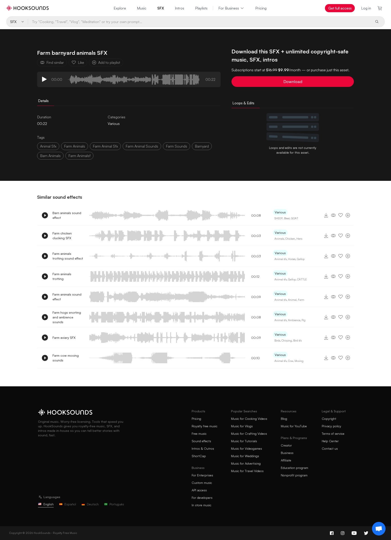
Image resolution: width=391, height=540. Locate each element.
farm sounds (176, 146)
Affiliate (286, 460)
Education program (294, 468)
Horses (292, 259)
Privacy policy (331, 426)
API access (199, 490)
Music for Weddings (245, 456)
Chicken (290, 238)
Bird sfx (297, 340)
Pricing (261, 8)
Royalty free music (204, 426)
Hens (299, 238)
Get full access (340, 8)
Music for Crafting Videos (249, 433)
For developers (202, 497)
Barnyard (202, 146)
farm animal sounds (142, 146)
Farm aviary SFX (64, 337)
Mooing (299, 361)
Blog (284, 419)
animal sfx (48, 146)
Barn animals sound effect (66, 215)
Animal (292, 299)
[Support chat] (379, 528)
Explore (120, 8)
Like (81, 62)
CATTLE (302, 279)
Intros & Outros (203, 448)
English (48, 504)
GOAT (294, 218)
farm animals (74, 146)
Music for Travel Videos (247, 471)
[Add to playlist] (347, 215)
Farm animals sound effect (66, 296)
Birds (277, 340)
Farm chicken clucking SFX (62, 235)
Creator (286, 445)
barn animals (50, 155)
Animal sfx (280, 259)
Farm (301, 299)
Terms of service (333, 433)
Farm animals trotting (61, 276)
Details (43, 100)
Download (292, 81)
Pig (303, 320)
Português (117, 504)
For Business (228, 8)
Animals (279, 238)
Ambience (294, 320)
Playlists (201, 8)
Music (141, 8)
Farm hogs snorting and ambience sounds (66, 317)
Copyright (329, 419)
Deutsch (93, 504)
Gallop (301, 259)
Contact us (330, 448)
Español (70, 504)
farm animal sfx (105, 146)
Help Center (330, 441)
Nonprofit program (294, 475)
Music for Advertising (246, 463)
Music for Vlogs (242, 426)
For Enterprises (202, 475)
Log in (366, 8)
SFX (160, 8)
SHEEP (278, 218)
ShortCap (199, 456)
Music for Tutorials (244, 441)
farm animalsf (79, 155)
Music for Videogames (246, 448)
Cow (290, 361)
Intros (179, 8)
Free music (199, 433)
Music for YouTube (294, 426)
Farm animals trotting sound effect (67, 256)
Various (114, 123)
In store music (201, 505)
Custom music (202, 483)
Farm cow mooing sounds (65, 358)
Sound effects (201, 441)
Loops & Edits (243, 103)
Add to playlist (109, 62)
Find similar (55, 62)
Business (287, 453)
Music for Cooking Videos (249, 419)
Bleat (287, 218)
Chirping (286, 340)
